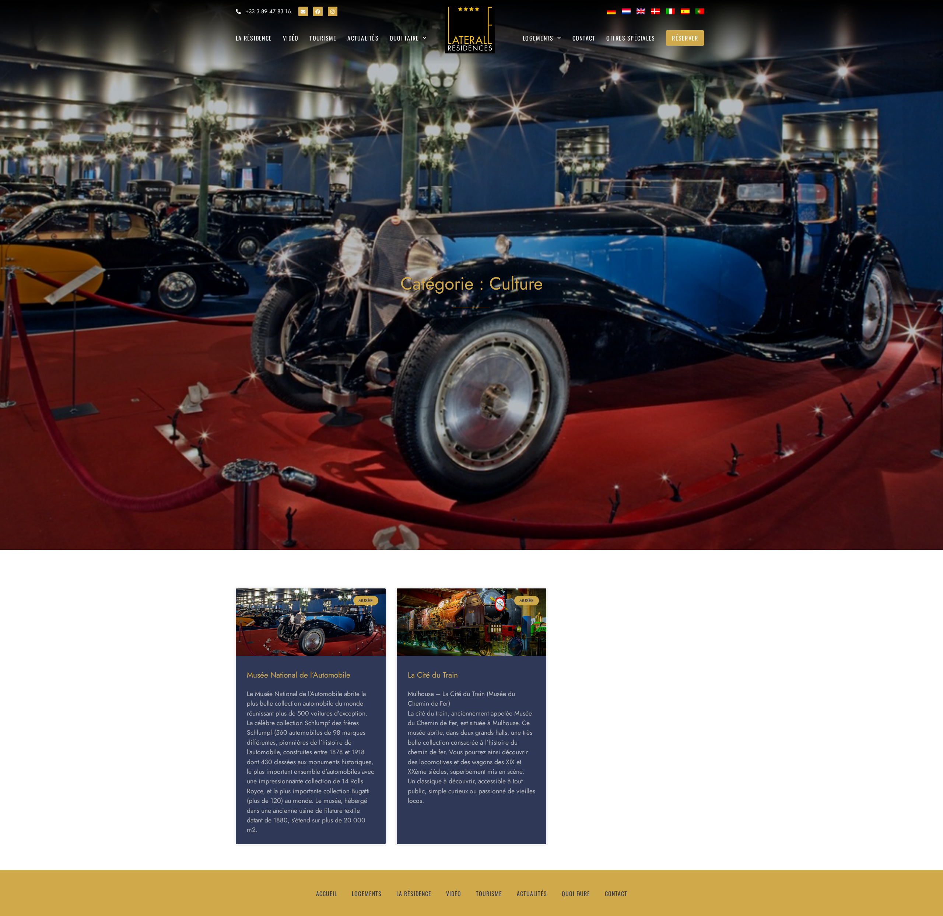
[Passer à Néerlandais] (626, 11)
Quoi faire (404, 38)
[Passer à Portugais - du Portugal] (700, 11)
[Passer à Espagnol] (685, 11)
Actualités (363, 38)
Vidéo (290, 38)
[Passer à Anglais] (641, 11)
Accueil (326, 893)
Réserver (685, 38)
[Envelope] (303, 11)
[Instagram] (332, 11)
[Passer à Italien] (670, 11)
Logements (538, 38)
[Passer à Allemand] (611, 11)
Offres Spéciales (630, 38)
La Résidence (254, 38)
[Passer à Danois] (655, 11)
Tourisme (322, 38)
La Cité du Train (433, 675)
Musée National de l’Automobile (298, 675)
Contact (584, 38)
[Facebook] (318, 11)
